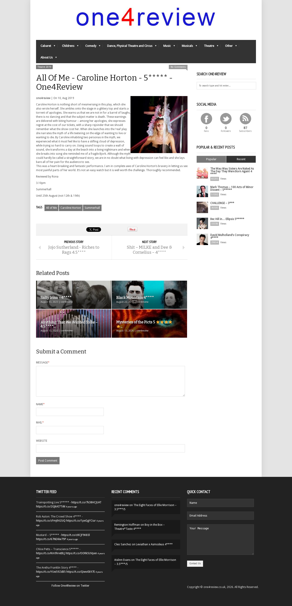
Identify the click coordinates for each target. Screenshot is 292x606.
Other (227, 47)
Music (165, 47)
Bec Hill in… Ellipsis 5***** (227, 219)
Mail (40, 422)
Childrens (65, 47)
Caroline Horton (70, 207)
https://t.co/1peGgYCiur (81, 520)
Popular (211, 159)
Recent (241, 159)
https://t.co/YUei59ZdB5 (51, 571)
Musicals (185, 47)
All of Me (51, 207)
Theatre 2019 (44, 67)
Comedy (88, 47)
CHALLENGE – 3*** (222, 203)
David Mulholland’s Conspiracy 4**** (229, 236)
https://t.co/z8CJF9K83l (75, 535)
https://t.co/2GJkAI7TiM (50, 506)
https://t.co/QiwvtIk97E (80, 571)
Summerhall (92, 207)
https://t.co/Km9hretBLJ (50, 553)
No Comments (178, 67)
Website (41, 440)
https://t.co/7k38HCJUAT (86, 502)
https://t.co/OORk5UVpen (81, 553)
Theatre (206, 47)
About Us (44, 58)
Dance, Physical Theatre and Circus (127, 47)
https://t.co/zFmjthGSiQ (50, 520)
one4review (43, 98)
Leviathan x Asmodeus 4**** (154, 544)
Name (40, 404)
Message (43, 362)
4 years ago (71, 506)
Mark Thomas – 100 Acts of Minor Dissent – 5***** (231, 188)
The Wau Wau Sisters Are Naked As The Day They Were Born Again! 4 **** (232, 171)
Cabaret (43, 47)
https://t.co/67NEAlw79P (51, 539)
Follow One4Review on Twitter (70, 585)
